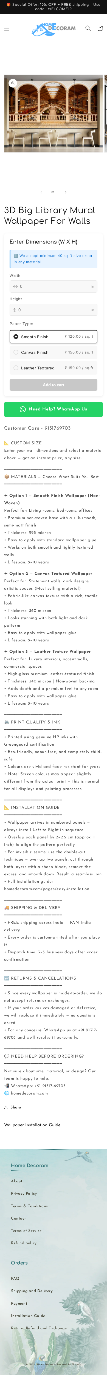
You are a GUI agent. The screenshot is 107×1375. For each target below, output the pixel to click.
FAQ (15, 1279)
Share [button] (15, 1107)
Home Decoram (46, 1365)
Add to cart (53, 385)
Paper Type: (21, 323)
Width (15, 275)
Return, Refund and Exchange (39, 1328)
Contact (18, 1219)
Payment (19, 1304)
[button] (7, 28)
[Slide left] (41, 192)
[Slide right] (66, 192)
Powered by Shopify (69, 1365)
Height (16, 299)
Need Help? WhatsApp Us (58, 409)
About (16, 1181)
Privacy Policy (24, 1194)
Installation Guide (28, 1316)
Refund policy (24, 1243)
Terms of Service (26, 1231)
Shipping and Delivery (32, 1291)
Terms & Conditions (29, 1206)
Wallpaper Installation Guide (32, 1125)
